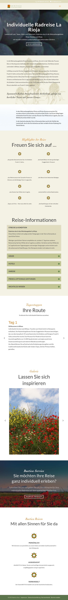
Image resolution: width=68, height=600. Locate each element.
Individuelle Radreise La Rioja (34, 27)
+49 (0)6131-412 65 (43, 1)
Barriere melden (55, 597)
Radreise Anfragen (34, 496)
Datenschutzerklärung (34, 597)
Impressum (24, 597)
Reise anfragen (34, 44)
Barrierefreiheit (45, 597)
